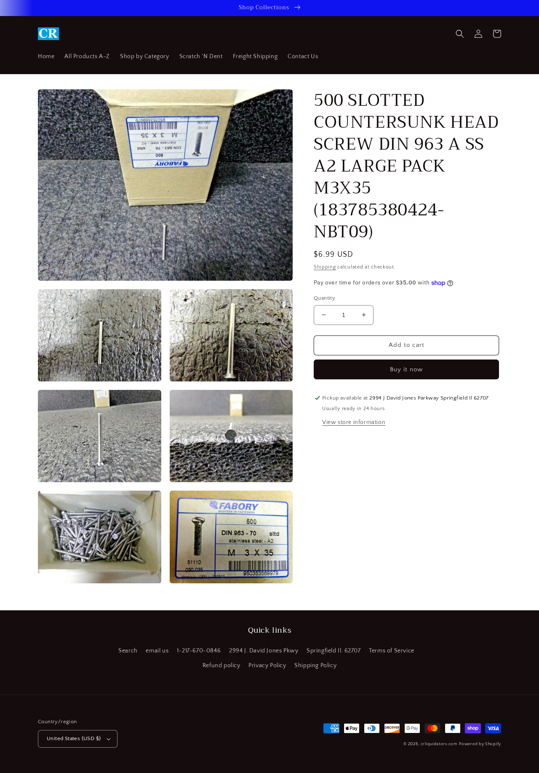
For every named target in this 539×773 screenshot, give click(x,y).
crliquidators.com (439, 744)
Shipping (325, 267)
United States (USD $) (74, 738)
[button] (460, 33)
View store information (353, 422)
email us (157, 650)
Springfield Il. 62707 (334, 650)
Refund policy (221, 665)
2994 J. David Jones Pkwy (263, 650)
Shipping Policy (315, 665)
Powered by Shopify (480, 744)
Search (128, 650)
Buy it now (406, 369)
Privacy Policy (267, 665)
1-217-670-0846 (199, 650)
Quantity (324, 298)
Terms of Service (391, 650)
